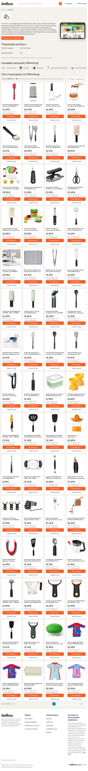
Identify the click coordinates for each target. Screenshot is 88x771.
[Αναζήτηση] (60, 3)
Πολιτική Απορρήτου (31, 722)
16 (75, 703)
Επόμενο (81, 703)
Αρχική (3, 9)
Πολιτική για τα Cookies (32, 725)
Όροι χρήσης (28, 718)
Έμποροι (49, 718)
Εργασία (48, 732)
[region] (44, 68)
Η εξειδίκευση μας (51, 729)
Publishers (49, 722)
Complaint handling (31, 729)
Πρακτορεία (49, 725)
